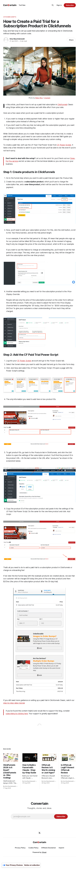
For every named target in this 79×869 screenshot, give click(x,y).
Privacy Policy (20, 848)
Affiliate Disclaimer (48, 848)
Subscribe (70, 5)
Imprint (61, 848)
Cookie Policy (33, 848)
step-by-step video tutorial (14, 703)
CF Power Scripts (9, 17)
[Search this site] (52, 5)
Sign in (59, 5)
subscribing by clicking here (17, 714)
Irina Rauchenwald (17, 39)
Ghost (44, 852)
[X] (39, 833)
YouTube (22, 5)
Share (71, 40)
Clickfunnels (62, 105)
